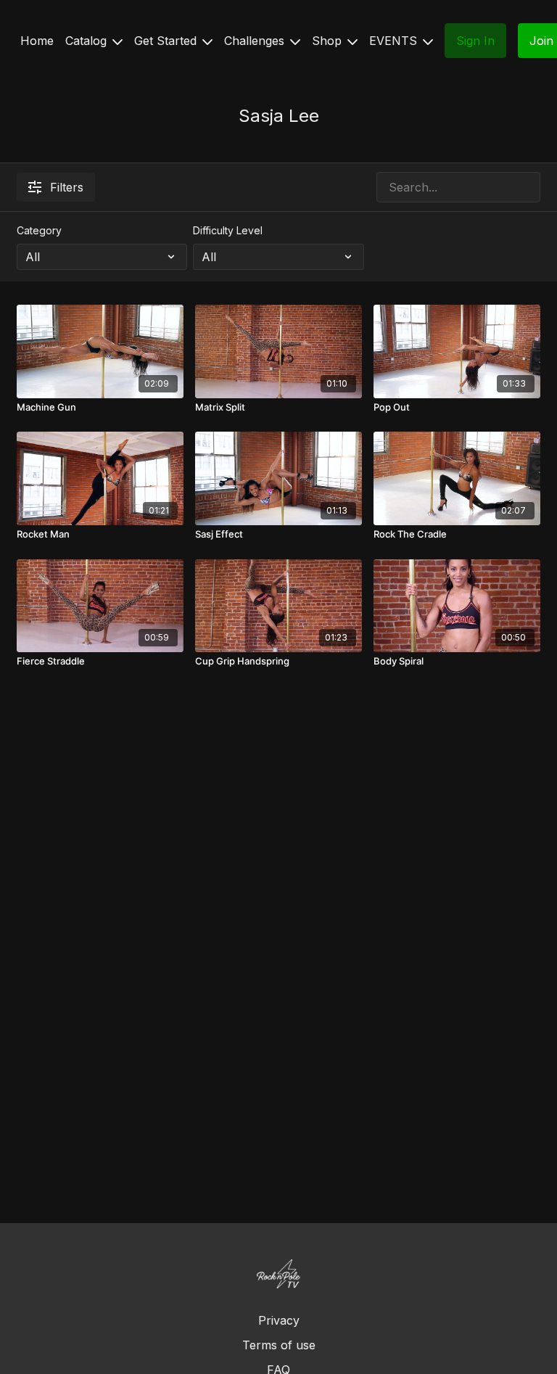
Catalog (87, 40)
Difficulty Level (228, 230)
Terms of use (278, 1345)
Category (39, 230)
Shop (328, 40)
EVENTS (395, 40)
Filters (66, 187)
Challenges (256, 40)
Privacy (279, 1320)
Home (37, 40)
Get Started (167, 40)
